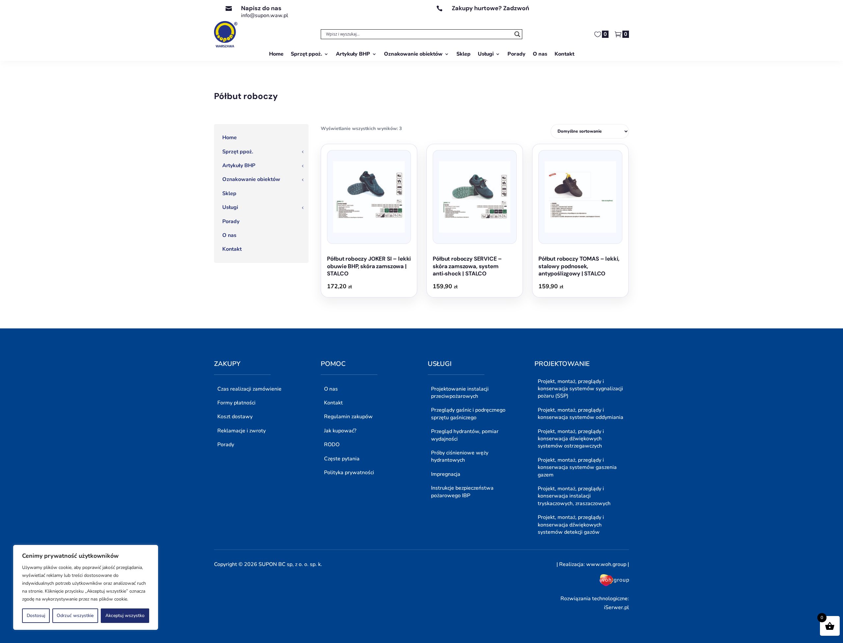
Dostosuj (36, 615)
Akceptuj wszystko (125, 615)
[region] (85, 587)
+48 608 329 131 (473, 15)
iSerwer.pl (616, 607)
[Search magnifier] (517, 34)
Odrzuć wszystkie (75, 615)
